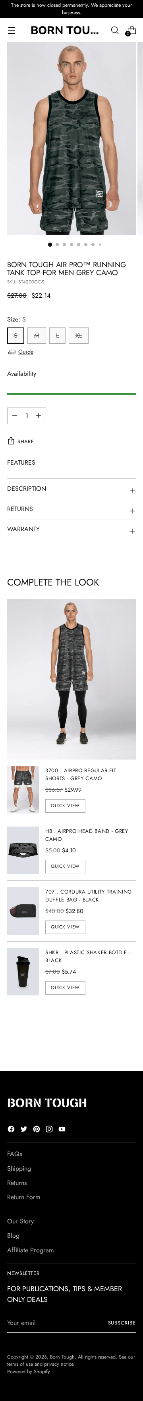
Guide (25, 352)
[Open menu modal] (11, 30)
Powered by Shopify (28, 1371)
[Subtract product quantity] (38, 416)
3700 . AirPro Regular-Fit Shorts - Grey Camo (80, 774)
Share (25, 441)
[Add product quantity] (15, 416)
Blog (13, 1235)
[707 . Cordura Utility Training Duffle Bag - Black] (23, 911)
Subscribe (122, 1322)
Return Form (24, 1197)
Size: (16, 319)
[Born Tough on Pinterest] (37, 1130)
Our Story (20, 1221)
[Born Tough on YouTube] (63, 1130)
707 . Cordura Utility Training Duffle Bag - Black (88, 895)
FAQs (14, 1153)
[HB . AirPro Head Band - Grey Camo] (23, 850)
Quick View (65, 805)
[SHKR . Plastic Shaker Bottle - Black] (23, 971)
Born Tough (62, 1357)
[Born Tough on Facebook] (12, 1130)
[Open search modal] (114, 30)
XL (78, 335)
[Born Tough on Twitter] (24, 1130)
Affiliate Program (30, 1250)
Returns (17, 1182)
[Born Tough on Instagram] (50, 1130)
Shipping (19, 1168)
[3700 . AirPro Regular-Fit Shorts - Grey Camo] (23, 789)
